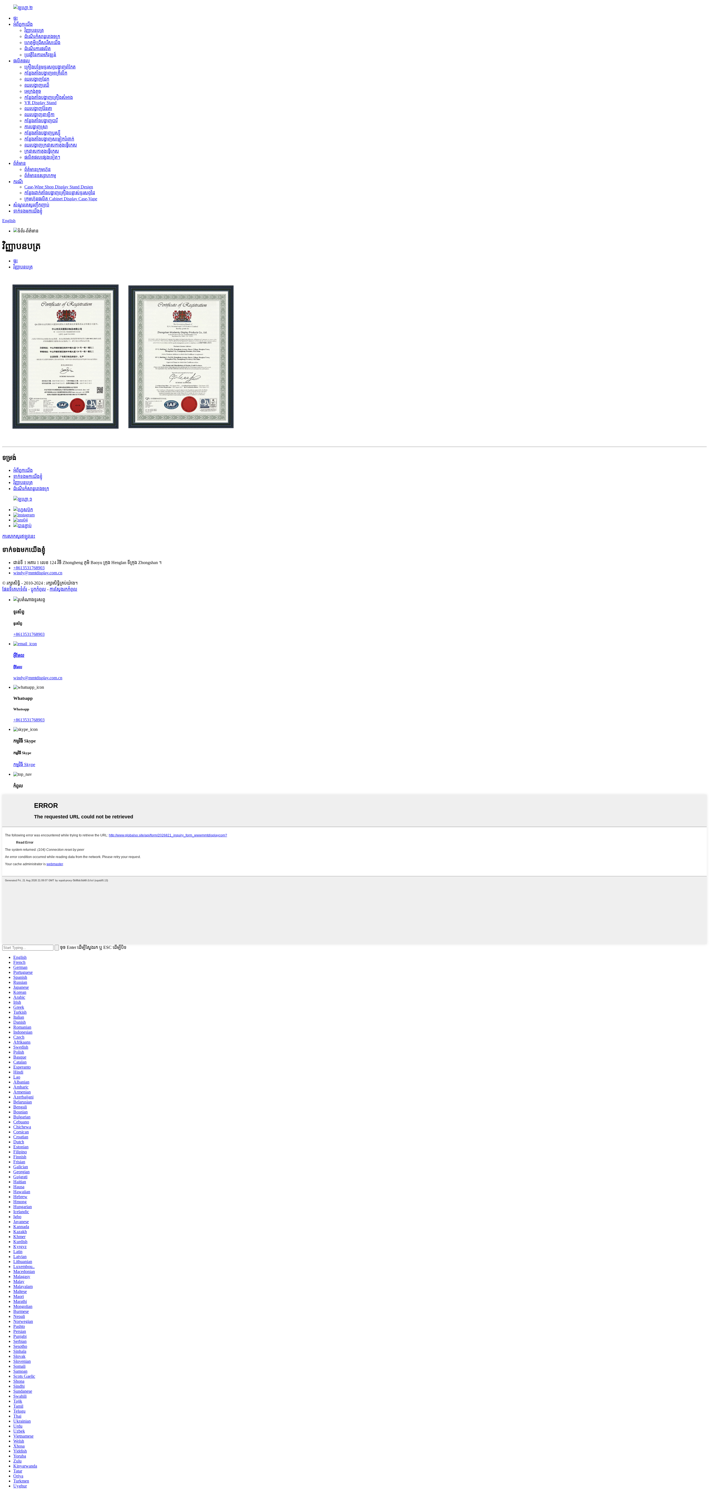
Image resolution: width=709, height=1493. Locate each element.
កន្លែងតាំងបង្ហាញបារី (41, 120)
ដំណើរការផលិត (37, 48)
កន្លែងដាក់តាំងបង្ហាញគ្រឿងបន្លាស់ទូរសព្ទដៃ (59, 192)
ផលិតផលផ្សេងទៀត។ (42, 157)
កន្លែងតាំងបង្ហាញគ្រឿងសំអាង (48, 97)
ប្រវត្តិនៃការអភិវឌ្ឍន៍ (40, 54)
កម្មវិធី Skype (24, 764)
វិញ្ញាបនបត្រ (34, 30)
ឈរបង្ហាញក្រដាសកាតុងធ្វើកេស (50, 145)
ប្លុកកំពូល (38, 589)
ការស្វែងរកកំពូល (63, 589)
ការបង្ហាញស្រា (36, 126)
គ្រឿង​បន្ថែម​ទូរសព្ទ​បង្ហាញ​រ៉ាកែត (50, 67)
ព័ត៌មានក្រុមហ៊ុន (37, 169)
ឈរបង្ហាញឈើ (36, 85)
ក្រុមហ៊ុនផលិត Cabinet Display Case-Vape (60, 198)
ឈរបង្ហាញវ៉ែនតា (38, 108)
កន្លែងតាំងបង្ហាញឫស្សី (42, 132)
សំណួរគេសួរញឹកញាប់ (31, 205)
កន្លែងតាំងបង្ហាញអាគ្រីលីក (45, 73)
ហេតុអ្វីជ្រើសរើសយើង (42, 42)
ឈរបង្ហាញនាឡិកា (39, 114)
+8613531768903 (29, 567)
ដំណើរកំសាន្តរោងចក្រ (42, 36)
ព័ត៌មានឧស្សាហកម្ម (40, 175)
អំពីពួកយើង (23, 24)
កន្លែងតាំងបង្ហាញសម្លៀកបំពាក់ (49, 139)
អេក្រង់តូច (32, 91)
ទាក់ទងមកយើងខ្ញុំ (27, 211)
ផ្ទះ (15, 18)
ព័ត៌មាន (19, 163)
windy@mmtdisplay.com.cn (37, 572)
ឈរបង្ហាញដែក (36, 79)
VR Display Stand (40, 102)
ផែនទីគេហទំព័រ (14, 589)
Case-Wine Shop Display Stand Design (58, 187)
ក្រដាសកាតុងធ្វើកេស (41, 151)
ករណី (18, 181)
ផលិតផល (21, 60)
